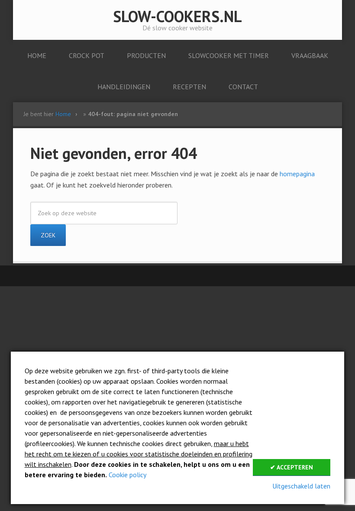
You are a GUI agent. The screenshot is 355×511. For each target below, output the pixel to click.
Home (63, 114)
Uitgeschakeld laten (301, 486)
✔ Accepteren (291, 467)
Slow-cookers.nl (177, 16)
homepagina (297, 173)
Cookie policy (127, 474)
